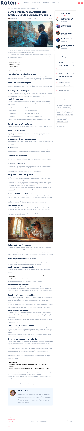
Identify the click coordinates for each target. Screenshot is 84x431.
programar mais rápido (61, 126)
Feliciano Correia (13, 18)
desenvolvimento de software (62, 121)
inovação (59, 112)
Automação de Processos (14, 66)
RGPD (9, 424)
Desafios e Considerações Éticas (15, 68)
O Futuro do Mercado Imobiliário (15, 70)
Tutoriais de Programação (64, 87)
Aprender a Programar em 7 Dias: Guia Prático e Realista (67, 33)
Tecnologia (26, 383)
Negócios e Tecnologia (64, 90)
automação (59, 116)
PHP (72, 114)
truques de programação (61, 119)
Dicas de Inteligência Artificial (65, 68)
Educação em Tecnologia (64, 82)
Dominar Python (45, 2)
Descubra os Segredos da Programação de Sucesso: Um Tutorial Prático (67, 47)
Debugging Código (36, 2)
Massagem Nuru (55, 2)
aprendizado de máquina (61, 123)
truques (64, 112)
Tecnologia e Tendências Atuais (15, 60)
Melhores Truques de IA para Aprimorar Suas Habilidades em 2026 (67, 20)
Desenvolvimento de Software (65, 70)
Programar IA (26, 2)
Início (9, 8)
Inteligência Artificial (32, 18)
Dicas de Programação (63, 65)
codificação (65, 116)
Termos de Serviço (11, 419)
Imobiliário (20, 383)
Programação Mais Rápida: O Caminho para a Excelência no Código (67, 26)
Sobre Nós (10, 417)
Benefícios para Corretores (14, 62)
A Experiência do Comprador (14, 64)
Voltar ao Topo (72, 421)
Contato (9, 426)
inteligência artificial (19, 49)
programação (59, 105)
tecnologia (59, 107)
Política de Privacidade (12, 421)
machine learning (60, 114)
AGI (68, 119)
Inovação (31, 383)
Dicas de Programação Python (65, 85)
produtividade (69, 112)
